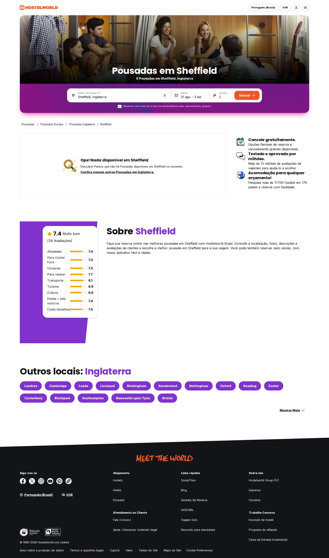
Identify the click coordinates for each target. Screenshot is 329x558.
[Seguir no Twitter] (32, 481)
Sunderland (167, 386)
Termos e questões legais (87, 550)
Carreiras (254, 500)
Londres (30, 386)
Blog (184, 490)
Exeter (274, 386)
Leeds (83, 386)
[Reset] (164, 95)
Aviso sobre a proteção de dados (42, 550)
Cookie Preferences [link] (199, 550)
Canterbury (33, 398)
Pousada (118, 500)
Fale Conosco (122, 519)
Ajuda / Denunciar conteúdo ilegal (135, 529)
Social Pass (188, 480)
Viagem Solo (189, 519)
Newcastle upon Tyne (133, 398)
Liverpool (107, 386)
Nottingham (198, 386)
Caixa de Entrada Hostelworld (268, 539)
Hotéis (117, 490)
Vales (129, 550)
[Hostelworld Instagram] (41, 481)
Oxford (225, 386)
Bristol (167, 398)
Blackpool (62, 398)
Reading (249, 386)
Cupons (115, 550)
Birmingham (136, 386)
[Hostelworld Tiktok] (68, 481)
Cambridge (58, 386)
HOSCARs (187, 510)
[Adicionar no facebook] (23, 481)
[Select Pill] (296, 7)
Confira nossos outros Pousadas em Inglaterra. (117, 172)
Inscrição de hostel (261, 519)
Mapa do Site (172, 550)
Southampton (93, 398)
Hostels (118, 480)
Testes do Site (148, 550)
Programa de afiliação (263, 529)
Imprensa (254, 490)
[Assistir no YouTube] (50, 481)
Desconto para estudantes (198, 529)
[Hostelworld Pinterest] (59, 481)
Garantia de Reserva (194, 500)
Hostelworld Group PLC (264, 480)
